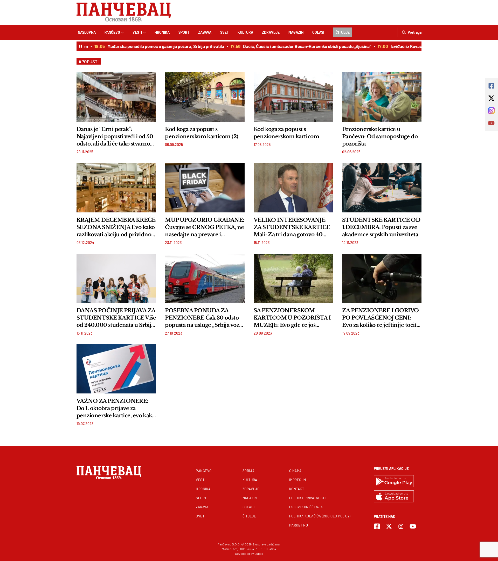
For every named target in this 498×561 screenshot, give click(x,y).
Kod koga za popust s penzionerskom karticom (286, 133)
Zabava (204, 32)
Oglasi (318, 32)
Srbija (248, 471)
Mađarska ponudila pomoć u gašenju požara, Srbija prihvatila (158, 46)
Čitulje (343, 32)
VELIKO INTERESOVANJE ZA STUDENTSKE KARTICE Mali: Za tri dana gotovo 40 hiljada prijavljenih (292, 227)
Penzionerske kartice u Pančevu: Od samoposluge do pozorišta (380, 136)
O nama (295, 471)
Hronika (162, 32)
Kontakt (296, 489)
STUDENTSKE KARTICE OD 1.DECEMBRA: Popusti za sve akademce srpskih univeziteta (381, 227)
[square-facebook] (377, 526)
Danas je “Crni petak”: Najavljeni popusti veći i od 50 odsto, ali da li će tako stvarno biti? (115, 136)
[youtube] (413, 526)
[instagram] (401, 526)
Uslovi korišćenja (306, 507)
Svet (224, 32)
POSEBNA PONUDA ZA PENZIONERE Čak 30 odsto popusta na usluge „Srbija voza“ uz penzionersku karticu (204, 318)
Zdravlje (271, 32)
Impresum (297, 480)
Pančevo (112, 32)
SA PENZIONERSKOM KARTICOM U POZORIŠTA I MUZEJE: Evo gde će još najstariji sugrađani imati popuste (292, 318)
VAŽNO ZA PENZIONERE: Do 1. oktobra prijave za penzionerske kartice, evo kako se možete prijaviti (116, 408)
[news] (116, 97)
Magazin (295, 32)
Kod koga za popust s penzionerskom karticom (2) (201, 133)
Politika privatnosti (307, 498)
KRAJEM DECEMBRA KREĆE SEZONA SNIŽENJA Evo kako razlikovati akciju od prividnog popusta (116, 227)
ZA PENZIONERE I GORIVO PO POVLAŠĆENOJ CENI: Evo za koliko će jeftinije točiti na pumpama (380, 318)
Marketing (298, 525)
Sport (183, 32)
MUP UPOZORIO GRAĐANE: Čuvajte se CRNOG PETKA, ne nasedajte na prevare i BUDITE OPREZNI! (204, 227)
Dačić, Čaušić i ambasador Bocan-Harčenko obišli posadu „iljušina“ (299, 46)
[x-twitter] (389, 526)
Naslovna (87, 32)
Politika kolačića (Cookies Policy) (319, 516)
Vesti (137, 32)
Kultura (245, 32)
